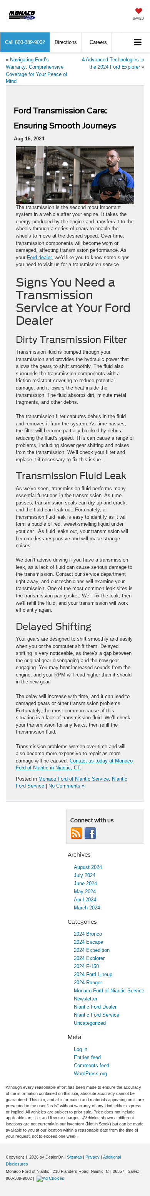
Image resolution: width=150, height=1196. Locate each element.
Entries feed (87, 1057)
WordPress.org (90, 1073)
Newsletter (85, 999)
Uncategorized (90, 1023)
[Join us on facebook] (90, 833)
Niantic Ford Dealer (95, 1007)
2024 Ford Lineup (93, 974)
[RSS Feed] (76, 833)
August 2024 (88, 867)
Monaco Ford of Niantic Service (73, 779)
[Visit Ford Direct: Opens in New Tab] (51, 1178)
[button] (25, 42)
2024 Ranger (88, 982)
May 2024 (85, 891)
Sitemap (74, 1157)
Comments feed (91, 1065)
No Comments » (66, 786)
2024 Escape (88, 942)
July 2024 (84, 875)
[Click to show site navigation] (138, 42)
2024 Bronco (88, 934)
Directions (66, 42)
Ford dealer (39, 257)
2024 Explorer (89, 958)
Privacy (92, 1157)
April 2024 (85, 899)
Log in (80, 1049)
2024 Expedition (92, 950)
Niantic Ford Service (96, 1015)
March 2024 (87, 908)
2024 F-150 (86, 966)
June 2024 (85, 883)
